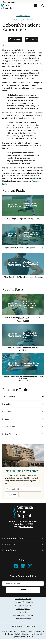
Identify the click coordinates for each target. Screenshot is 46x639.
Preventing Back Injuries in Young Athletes (23, 219)
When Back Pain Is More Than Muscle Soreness (23, 277)
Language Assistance (23, 605)
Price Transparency (23, 609)
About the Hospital (23, 16)
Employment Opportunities (23, 602)
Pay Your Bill (23, 612)
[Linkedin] (23, 566)
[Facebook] (15, 566)
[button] (35, 5)
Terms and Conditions (23, 619)
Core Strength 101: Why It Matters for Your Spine (23, 248)
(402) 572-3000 (26, 527)
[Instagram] (30, 566)
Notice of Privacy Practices (23, 615)
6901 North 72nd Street (27, 521)
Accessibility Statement (23, 599)
